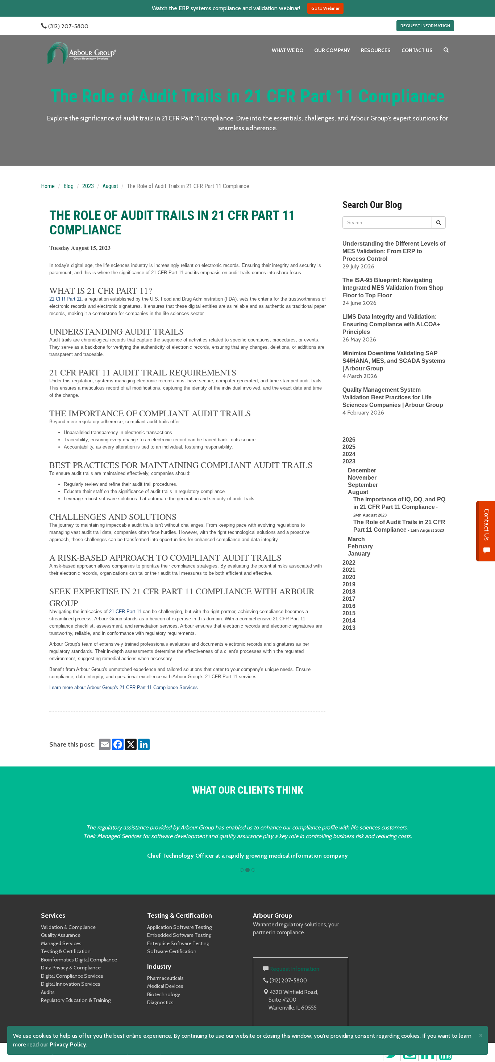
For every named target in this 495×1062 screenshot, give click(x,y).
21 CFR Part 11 (65, 299)
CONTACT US (417, 50)
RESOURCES (376, 50)
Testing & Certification (66, 951)
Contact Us (487, 525)
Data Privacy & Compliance (71, 967)
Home (48, 186)
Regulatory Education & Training (76, 1000)
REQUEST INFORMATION (425, 25)
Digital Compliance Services (72, 976)
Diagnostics (160, 1002)
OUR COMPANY (332, 50)
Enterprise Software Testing (178, 943)
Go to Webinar (325, 8)
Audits (48, 992)
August (110, 186)
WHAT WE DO (287, 50)
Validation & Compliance (68, 927)
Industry (159, 966)
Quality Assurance (60, 935)
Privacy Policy (68, 1044)
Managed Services (61, 943)
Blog (68, 186)
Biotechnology (163, 994)
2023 (88, 186)
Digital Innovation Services (70, 984)
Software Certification (171, 951)
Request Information (294, 969)
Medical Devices (165, 986)
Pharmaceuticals (165, 978)
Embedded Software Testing (179, 935)
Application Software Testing (179, 927)
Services (53, 915)
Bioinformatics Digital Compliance (79, 959)
